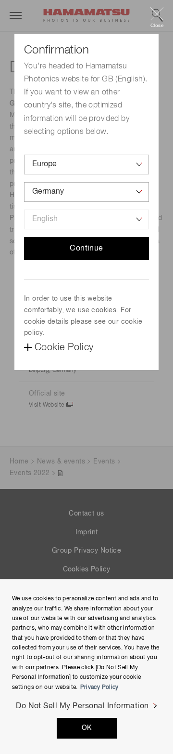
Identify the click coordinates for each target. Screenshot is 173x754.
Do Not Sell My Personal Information (82, 706)
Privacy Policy (99, 687)
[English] (86, 219)
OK (87, 728)
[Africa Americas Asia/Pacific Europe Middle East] (86, 164)
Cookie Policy (64, 347)
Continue (86, 248)
